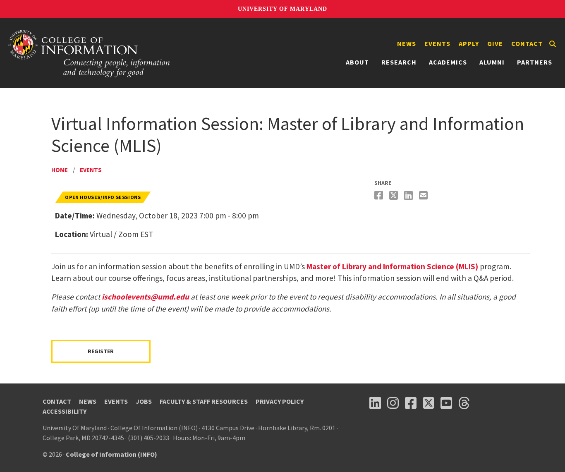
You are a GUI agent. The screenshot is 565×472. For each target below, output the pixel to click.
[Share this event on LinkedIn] (409, 195)
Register (101, 351)
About (357, 62)
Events (437, 43)
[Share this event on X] (394, 195)
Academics (448, 62)
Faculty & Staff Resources (204, 401)
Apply (469, 43)
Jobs (144, 401)
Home (59, 170)
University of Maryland (282, 9)
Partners (534, 62)
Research (399, 62)
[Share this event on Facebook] (379, 195)
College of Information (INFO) (111, 454)
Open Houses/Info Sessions (103, 197)
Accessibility (64, 411)
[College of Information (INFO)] (89, 53)
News (406, 43)
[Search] (552, 43)
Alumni (492, 62)
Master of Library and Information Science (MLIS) (392, 266)
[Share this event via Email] (424, 195)
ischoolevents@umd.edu (145, 297)
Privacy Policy (280, 401)
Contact (527, 43)
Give (495, 43)
